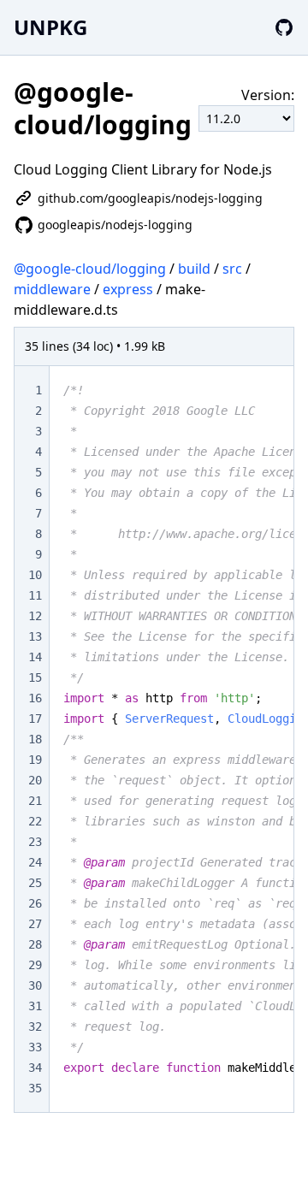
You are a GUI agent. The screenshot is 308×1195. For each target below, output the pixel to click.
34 (35, 1067)
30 (35, 985)
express (128, 289)
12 (35, 616)
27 (35, 924)
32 (35, 1026)
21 (35, 801)
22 (35, 821)
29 (35, 965)
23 (35, 842)
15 (35, 677)
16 (35, 698)
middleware (52, 289)
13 (35, 636)
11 (35, 595)
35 (35, 1088)
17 (35, 718)
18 (35, 739)
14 (35, 657)
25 (35, 883)
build (194, 268)
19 (35, 759)
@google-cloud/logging (90, 268)
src (232, 268)
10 (35, 575)
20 (35, 780)
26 (35, 903)
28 (35, 944)
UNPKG (50, 27)
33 (35, 1047)
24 (35, 862)
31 (35, 1006)
